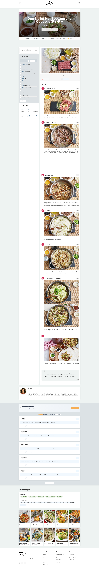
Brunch (44, 556)
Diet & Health (35, 7)
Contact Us (71, 556)
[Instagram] (20, 563)
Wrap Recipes (59, 496)
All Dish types (45, 564)
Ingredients (43, 7)
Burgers (44, 562)
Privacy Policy (71, 559)
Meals (22, 7)
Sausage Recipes (41, 496)
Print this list (24, 100)
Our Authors (71, 554)
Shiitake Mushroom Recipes (50, 496)
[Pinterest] (22, 563)
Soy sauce (62, 502)
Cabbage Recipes (24, 496)
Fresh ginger (23, 502)
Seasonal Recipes (59, 557)
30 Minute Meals (59, 556)
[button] (79, 3)
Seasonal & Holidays (63, 7)
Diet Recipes (58, 559)
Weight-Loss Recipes (60, 554)
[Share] (20, 3)
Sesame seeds (23, 504)
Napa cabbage (49, 502)
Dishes (27, 7)
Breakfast (44, 554)
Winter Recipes (74, 7)
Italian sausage (33, 502)
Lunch (44, 559)
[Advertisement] (49, 43)
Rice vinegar (56, 502)
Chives (67, 502)
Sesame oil (72, 502)
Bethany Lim (45, 29)
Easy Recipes (58, 562)
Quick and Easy (52, 7)
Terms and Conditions (73, 557)
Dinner (44, 557)
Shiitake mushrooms (41, 502)
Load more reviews (50, 483)
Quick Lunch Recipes (32, 496)
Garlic (28, 502)
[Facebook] (25, 563)
